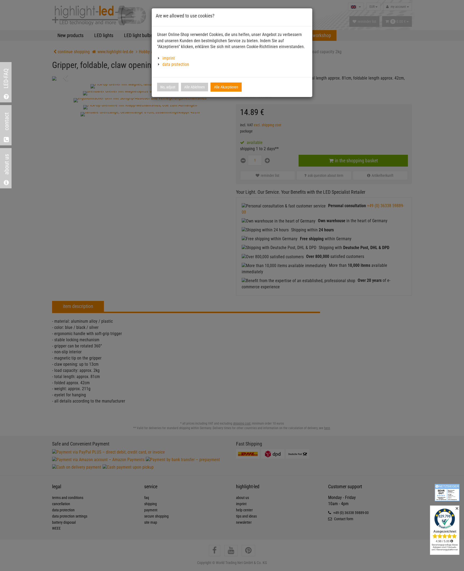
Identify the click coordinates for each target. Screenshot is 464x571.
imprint (168, 58)
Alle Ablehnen (194, 87)
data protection (175, 64)
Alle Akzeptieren (226, 87)
